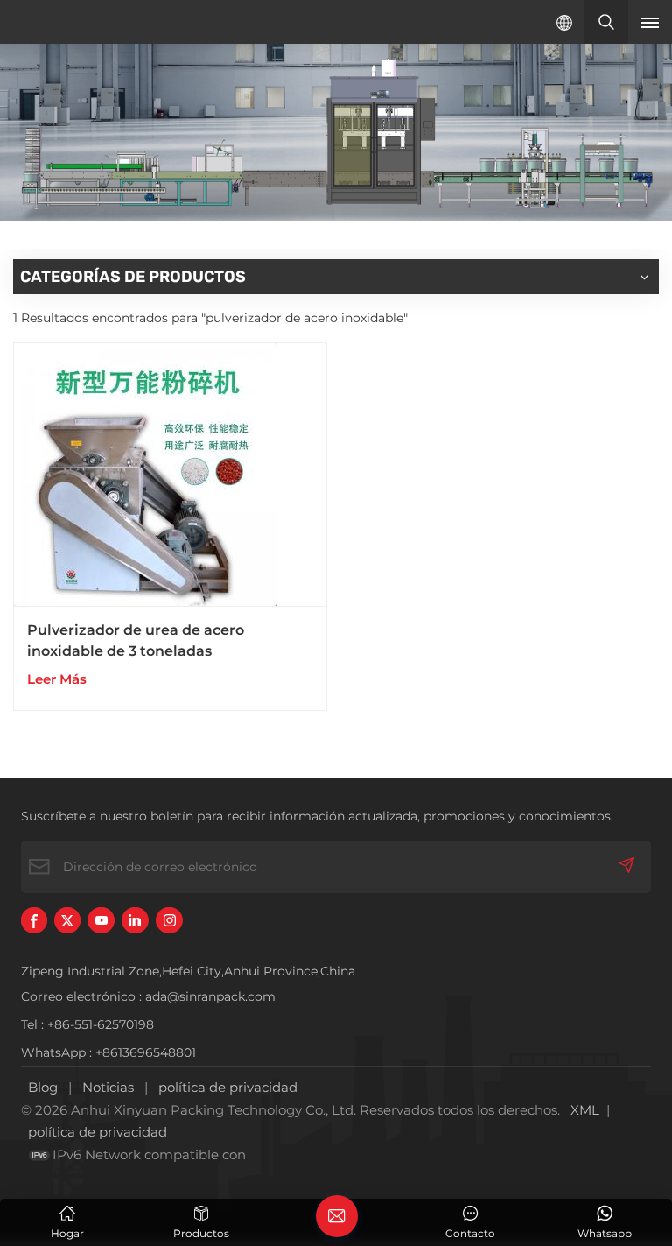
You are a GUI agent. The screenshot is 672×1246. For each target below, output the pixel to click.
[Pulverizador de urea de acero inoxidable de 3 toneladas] (170, 475)
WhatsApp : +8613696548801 (108, 1052)
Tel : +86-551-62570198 (87, 1024)
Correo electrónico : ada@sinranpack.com (148, 996)
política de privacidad (228, 1087)
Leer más (57, 679)
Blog (43, 1087)
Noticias (108, 1087)
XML (584, 1110)
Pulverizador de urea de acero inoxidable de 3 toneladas (135, 640)
